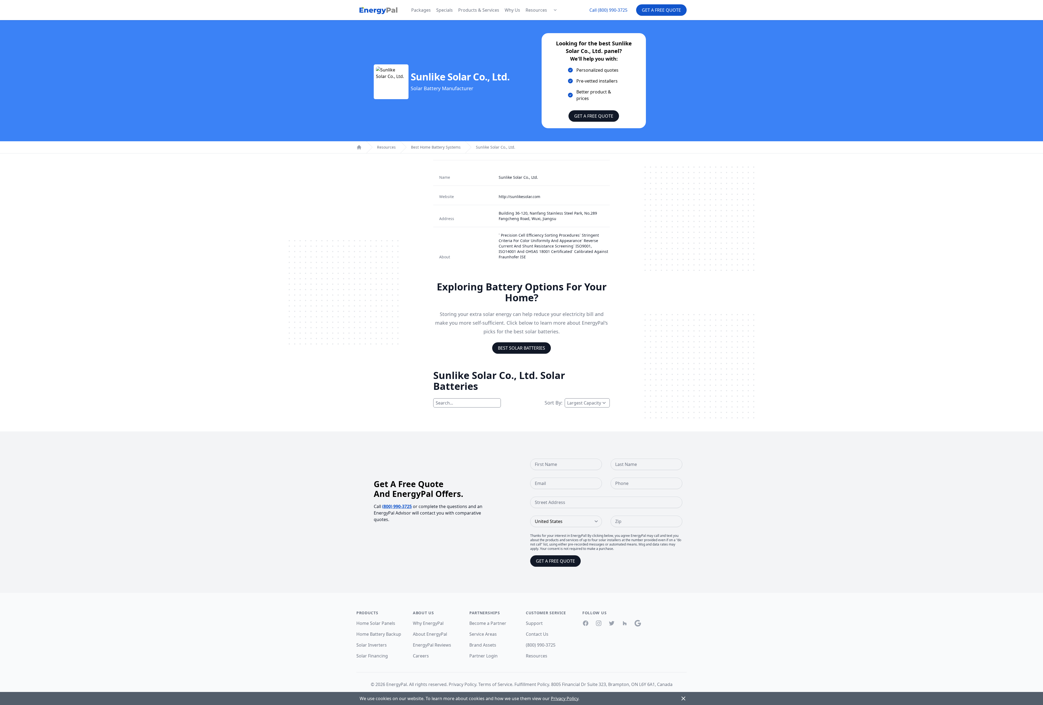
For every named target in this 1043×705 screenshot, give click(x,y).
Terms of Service (495, 684)
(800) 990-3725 (397, 506)
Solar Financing (372, 656)
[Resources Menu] (555, 10)
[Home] (359, 147)
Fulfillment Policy (531, 684)
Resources (536, 10)
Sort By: (554, 402)
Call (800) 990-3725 (608, 10)
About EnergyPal (430, 634)
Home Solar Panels (375, 623)
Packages (421, 10)
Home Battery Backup (378, 634)
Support (534, 623)
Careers (421, 656)
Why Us (512, 10)
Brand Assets (482, 645)
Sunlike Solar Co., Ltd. (495, 147)
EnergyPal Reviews (432, 645)
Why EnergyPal (428, 623)
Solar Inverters (371, 645)
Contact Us (537, 634)
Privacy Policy (462, 684)
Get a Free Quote (661, 10)
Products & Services (478, 10)
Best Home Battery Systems (436, 147)
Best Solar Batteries (521, 348)
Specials (444, 10)
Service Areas (483, 634)
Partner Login (483, 656)
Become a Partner (487, 623)
